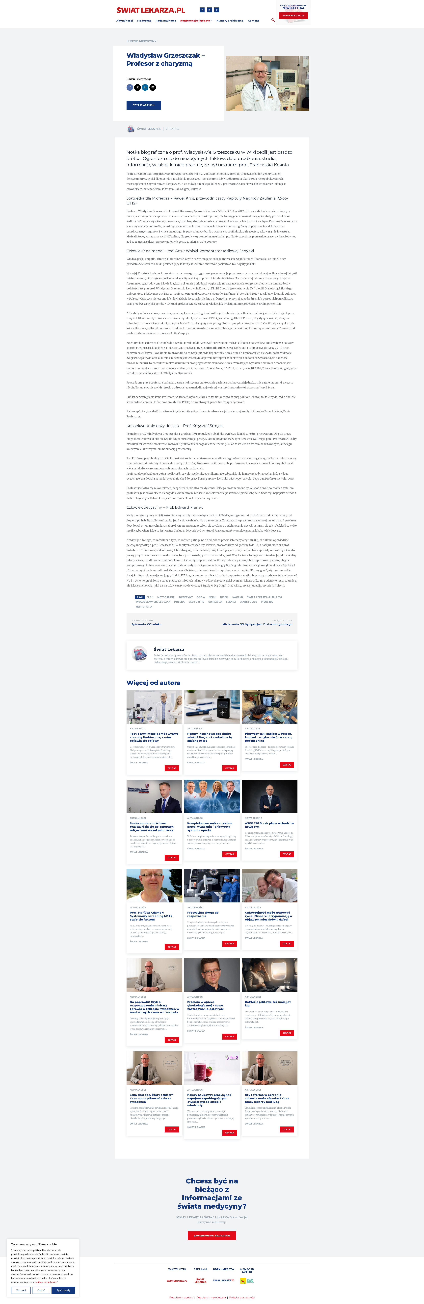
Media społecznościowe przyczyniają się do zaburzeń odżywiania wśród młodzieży (152, 827)
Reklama (200, 1269)
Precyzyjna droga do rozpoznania (203, 914)
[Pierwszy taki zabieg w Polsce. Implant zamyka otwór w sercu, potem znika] (269, 707)
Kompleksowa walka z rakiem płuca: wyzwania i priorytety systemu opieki (209, 827)
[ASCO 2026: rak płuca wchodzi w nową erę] (269, 796)
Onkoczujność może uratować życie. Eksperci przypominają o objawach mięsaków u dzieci (268, 916)
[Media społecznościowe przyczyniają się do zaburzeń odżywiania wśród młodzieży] (154, 796)
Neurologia (137, 729)
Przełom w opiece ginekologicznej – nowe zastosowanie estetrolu (205, 1005)
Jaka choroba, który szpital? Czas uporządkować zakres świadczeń (151, 1098)
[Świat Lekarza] (132, 129)
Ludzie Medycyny (142, 41)
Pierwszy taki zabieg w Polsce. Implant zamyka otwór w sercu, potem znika (268, 737)
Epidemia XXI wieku (146, 624)
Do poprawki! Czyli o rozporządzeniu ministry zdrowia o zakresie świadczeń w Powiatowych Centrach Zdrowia (154, 1007)
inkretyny (186, 597)
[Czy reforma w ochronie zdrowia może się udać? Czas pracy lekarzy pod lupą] (269, 1068)
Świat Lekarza (148, 128)
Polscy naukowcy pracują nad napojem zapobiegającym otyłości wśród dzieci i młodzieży (209, 1100)
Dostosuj (21, 1290)
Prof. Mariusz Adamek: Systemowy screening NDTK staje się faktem (151, 916)
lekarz (231, 601)
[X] (137, 87)
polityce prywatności (45, 1281)
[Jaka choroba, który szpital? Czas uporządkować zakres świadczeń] (154, 1068)
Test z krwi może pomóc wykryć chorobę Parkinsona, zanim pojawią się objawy (154, 737)
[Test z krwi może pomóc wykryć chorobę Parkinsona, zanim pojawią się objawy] (154, 707)
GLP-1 (149, 597)
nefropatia (144, 606)
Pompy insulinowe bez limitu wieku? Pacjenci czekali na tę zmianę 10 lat (209, 737)
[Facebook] (202, 9)
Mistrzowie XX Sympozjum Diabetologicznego (257, 624)
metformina (166, 597)
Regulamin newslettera (211, 1297)
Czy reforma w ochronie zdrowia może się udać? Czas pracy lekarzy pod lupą (267, 1098)
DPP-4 (201, 597)
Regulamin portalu (181, 1297)
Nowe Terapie (253, 818)
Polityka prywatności (242, 1297)
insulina (267, 601)
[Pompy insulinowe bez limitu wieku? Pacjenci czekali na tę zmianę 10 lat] (212, 707)
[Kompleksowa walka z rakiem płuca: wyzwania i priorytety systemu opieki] (212, 796)
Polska (179, 601)
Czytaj (172, 768)
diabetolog (248, 601)
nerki (212, 597)
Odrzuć (41, 1290)
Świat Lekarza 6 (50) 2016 (264, 597)
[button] (273, 20)
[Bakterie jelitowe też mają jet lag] (269, 975)
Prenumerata (223, 1269)
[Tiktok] (216, 9)
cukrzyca (215, 601)
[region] (43, 1268)
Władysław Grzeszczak (153, 601)
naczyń (237, 597)
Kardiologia (253, 729)
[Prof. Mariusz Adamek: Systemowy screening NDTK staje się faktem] (154, 885)
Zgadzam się (63, 1290)
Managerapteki (247, 1271)
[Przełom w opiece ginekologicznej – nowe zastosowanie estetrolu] (212, 975)
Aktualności (195, 729)
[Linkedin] (209, 9)
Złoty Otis (177, 1269)
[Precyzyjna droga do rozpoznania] (212, 885)
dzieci (224, 597)
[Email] (152, 87)
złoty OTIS (196, 601)
